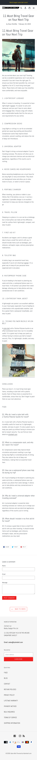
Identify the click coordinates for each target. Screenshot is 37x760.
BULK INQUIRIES (9, 712)
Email (4, 574)
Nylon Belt (13, 753)
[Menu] (34, 7)
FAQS (5, 672)
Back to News (20, 609)
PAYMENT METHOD (10, 706)
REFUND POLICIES (10, 689)
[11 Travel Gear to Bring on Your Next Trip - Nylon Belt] (18, 376)
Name (4, 566)
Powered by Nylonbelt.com (24, 753)
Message (4, 582)
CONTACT (7, 684)
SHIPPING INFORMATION (12, 723)
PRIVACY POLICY (9, 695)
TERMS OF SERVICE (10, 717)
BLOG (6, 678)
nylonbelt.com (12, 434)
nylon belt (6, 328)
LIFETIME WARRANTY (11, 700)
